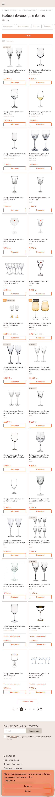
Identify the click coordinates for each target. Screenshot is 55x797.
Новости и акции (11, 760)
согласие (13, 737)
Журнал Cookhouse (13, 764)
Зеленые (36, 26)
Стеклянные (8, 26)
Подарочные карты (13, 768)
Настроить (28, 786)
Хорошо (28, 791)
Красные (48, 26)
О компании (9, 756)
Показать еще (27, 702)
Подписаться (34, 731)
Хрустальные (23, 26)
